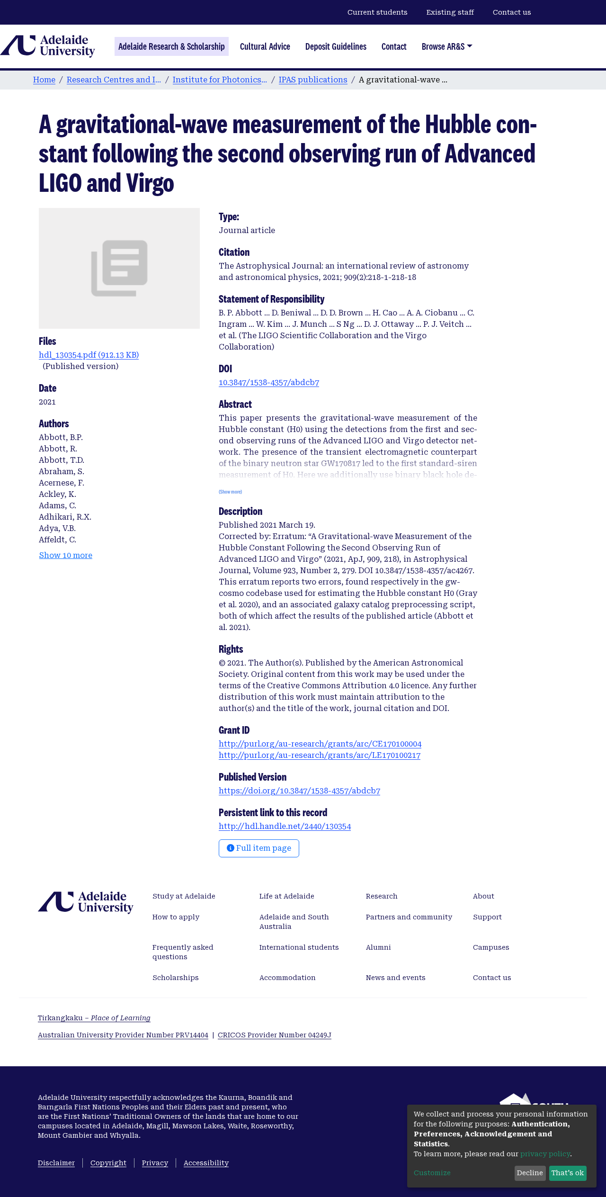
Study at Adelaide (183, 896)
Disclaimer (56, 1163)
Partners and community (409, 917)
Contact (394, 46)
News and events (396, 977)
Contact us (512, 12)
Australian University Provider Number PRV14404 (123, 1035)
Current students (378, 12)
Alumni (378, 947)
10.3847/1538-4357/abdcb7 (269, 382)
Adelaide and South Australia (294, 921)
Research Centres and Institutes (114, 79)
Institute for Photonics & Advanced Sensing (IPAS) (220, 79)
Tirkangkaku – (94, 1018)
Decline (530, 1173)
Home (44, 79)
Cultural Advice (265, 46)
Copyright (108, 1163)
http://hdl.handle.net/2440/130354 (285, 826)
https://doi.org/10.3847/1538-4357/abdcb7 (299, 790)
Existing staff (450, 12)
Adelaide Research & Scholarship (171, 46)
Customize (432, 1173)
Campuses (491, 947)
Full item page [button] (262, 848)
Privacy (155, 1163)
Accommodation (287, 977)
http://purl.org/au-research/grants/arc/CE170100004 (320, 743)
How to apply (175, 917)
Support (487, 917)
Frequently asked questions (183, 952)
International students (299, 947)
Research (382, 896)
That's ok (568, 1173)
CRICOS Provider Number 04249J (274, 1035)
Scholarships (175, 977)
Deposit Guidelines (335, 46)
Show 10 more (65, 555)
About (483, 896)
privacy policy (545, 1154)
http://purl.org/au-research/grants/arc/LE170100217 (319, 755)
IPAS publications (313, 79)
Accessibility (206, 1163)
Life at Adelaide (286, 896)
